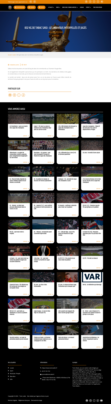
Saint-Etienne (58, 32)
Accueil (9, 55)
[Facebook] (10, 95)
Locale (50, 32)
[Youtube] (101, 400)
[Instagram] (14, 95)
